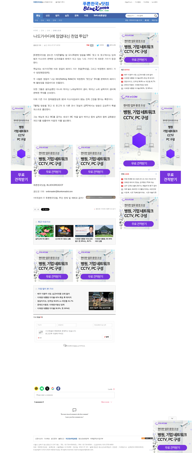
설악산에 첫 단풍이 (42, 239)
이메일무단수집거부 (96, 439)
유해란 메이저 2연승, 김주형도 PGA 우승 (139, 182)
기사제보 (146, 2)
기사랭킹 (138, 2)
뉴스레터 (154, 2)
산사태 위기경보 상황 (63, 239)
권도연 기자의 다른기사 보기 (106, 209)
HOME (35, 30)
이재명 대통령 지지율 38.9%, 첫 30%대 (53, 308)
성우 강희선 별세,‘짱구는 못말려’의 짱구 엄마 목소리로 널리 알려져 (140, 186)
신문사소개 (38, 439)
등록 (107, 337)
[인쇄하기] (38, 209)
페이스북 (111, 45)
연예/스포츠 (57, 30)
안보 (42, 20)
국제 (36, 20)
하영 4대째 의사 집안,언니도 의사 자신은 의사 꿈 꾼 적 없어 (140, 179)
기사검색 (155, 15)
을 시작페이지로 (42, 2)
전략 (54, 20)
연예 (48, 30)
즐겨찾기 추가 (60, 2)
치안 (60, 20)
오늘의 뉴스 (128, 2)
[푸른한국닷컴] (96, 6)
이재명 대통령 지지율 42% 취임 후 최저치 (54, 297)
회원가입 (154, 20)
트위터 (100, 45)
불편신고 (61, 439)
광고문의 (54, 439)
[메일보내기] (34, 209)
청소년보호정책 (83, 439)
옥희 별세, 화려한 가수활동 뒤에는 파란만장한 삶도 (140, 189)
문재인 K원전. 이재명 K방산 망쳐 (51, 305)
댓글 (89, 45)
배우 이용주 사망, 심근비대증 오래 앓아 (53, 294)
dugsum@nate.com (86, 450)
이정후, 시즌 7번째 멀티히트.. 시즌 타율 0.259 (140, 193)
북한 (48, 20)
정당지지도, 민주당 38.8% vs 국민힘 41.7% (55, 301)
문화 (42, 30)
